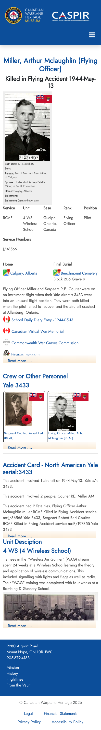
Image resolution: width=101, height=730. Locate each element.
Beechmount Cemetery (79, 273)
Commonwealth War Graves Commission (44, 343)
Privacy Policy (29, 722)
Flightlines (15, 679)
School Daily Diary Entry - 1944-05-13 (41, 320)
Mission (13, 667)
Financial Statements (60, 713)
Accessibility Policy (67, 722)
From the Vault (18, 685)
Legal (28, 713)
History (12, 673)
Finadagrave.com (24, 354)
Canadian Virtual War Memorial (37, 331)
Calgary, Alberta (23, 273)
